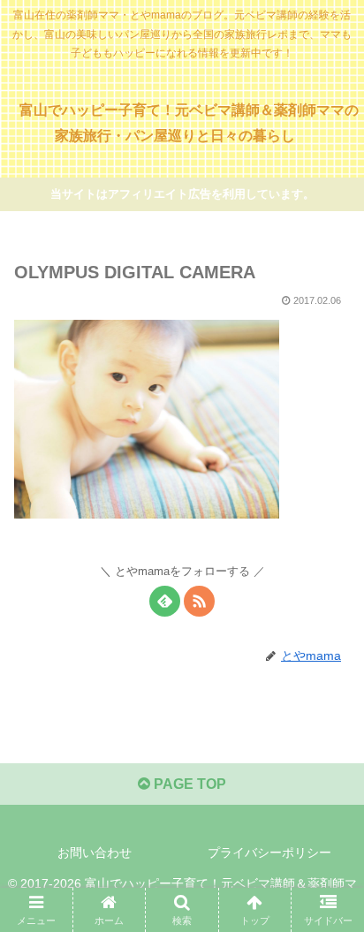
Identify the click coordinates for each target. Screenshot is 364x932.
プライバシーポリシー (269, 852)
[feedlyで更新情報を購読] (164, 601)
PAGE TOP (188, 784)
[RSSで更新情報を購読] (199, 601)
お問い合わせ (94, 852)
